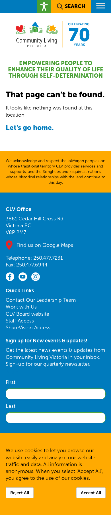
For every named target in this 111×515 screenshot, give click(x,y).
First (10, 382)
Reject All (19, 492)
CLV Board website (27, 314)
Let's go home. (30, 127)
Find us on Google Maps (45, 245)
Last (10, 406)
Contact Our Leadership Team (41, 300)
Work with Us (21, 307)
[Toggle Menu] (100, 5)
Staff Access (20, 321)
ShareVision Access (28, 327)
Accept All (91, 492)
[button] (44, 6)
